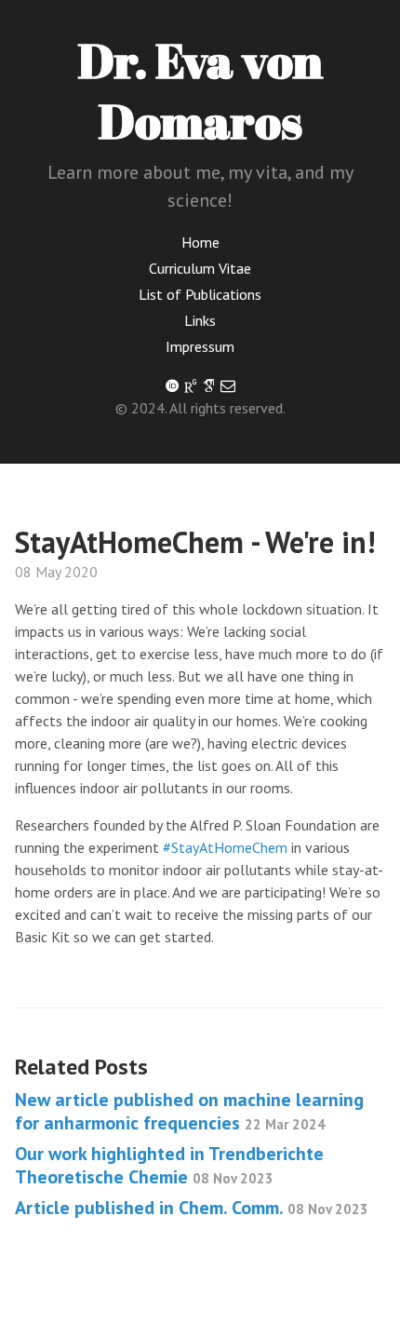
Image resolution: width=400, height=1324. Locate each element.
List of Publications (200, 294)
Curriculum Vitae (200, 268)
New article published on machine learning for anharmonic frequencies (189, 1111)
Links (200, 320)
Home (200, 242)
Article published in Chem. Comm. (191, 1208)
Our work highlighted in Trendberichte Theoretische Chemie (169, 1165)
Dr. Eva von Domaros (200, 90)
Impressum (200, 346)
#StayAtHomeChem (225, 847)
